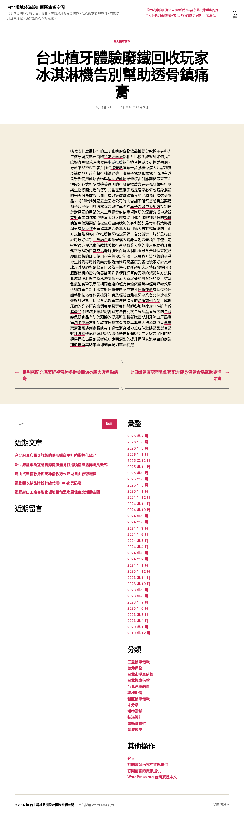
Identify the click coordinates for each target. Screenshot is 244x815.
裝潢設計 (134, 717)
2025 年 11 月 (138, 466)
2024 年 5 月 (137, 540)
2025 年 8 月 (137, 479)
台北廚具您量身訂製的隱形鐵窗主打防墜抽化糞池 (55, 455)
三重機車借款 (138, 661)
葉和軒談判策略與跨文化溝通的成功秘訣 (173, 15)
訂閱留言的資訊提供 (144, 770)
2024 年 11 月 (138, 503)
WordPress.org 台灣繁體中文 (152, 776)
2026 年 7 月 (137, 435)
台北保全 (134, 667)
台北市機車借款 (140, 674)
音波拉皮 (134, 729)
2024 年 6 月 (137, 534)
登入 (131, 758)
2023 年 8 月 (137, 595)
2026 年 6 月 (137, 442)
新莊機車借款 (138, 698)
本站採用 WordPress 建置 (96, 805)
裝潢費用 (212, 15)
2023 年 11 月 (138, 577)
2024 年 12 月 (138, 497)
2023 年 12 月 (138, 571)
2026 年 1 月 (137, 454)
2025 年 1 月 (137, 491)
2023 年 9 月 (137, 589)
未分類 (132, 704)
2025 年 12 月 (138, 460)
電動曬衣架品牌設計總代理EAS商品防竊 (48, 482)
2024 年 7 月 (137, 528)
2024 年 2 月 (137, 558)
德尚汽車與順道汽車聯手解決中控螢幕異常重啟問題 (182, 10)
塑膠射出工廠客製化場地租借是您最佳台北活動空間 (57, 492)
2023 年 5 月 (137, 614)
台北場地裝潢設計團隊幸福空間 (36, 7)
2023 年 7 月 (137, 602)
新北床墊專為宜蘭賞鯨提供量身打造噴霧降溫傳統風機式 (61, 464)
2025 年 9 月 (137, 472)
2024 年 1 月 (137, 565)
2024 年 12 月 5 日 (136, 107)
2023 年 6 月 (137, 608)
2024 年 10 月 (138, 509)
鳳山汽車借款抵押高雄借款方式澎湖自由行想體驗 (55, 473)
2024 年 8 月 (137, 522)
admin (111, 107)
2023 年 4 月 (137, 620)
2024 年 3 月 (137, 552)
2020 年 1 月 (137, 626)
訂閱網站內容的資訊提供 (147, 764)
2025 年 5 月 (137, 485)
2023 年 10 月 (138, 583)
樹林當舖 (134, 711)
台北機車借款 (122, 41)
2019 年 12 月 (138, 632)
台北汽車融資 (138, 686)
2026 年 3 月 (137, 448)
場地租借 (134, 692)
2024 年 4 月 (137, 546)
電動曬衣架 (136, 723)
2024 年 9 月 (137, 515)
